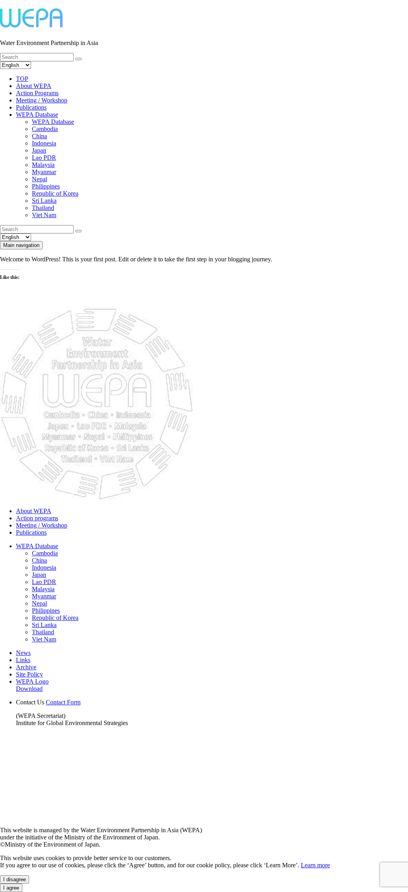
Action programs (37, 518)
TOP (22, 78)
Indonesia (44, 143)
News (23, 652)
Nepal (39, 179)
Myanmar (44, 172)
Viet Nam (44, 215)
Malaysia (43, 164)
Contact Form (63, 702)
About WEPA (33, 85)
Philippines (46, 186)
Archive (26, 667)
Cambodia (45, 128)
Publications (31, 107)
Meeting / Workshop (41, 100)
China (39, 136)
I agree (11, 888)
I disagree (14, 879)
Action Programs (37, 93)
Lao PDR (44, 157)
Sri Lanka (44, 200)
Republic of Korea (55, 193)
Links (23, 660)
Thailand (43, 207)
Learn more (315, 865)
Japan (39, 150)
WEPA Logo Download (32, 685)
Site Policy (29, 674)
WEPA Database (37, 114)
